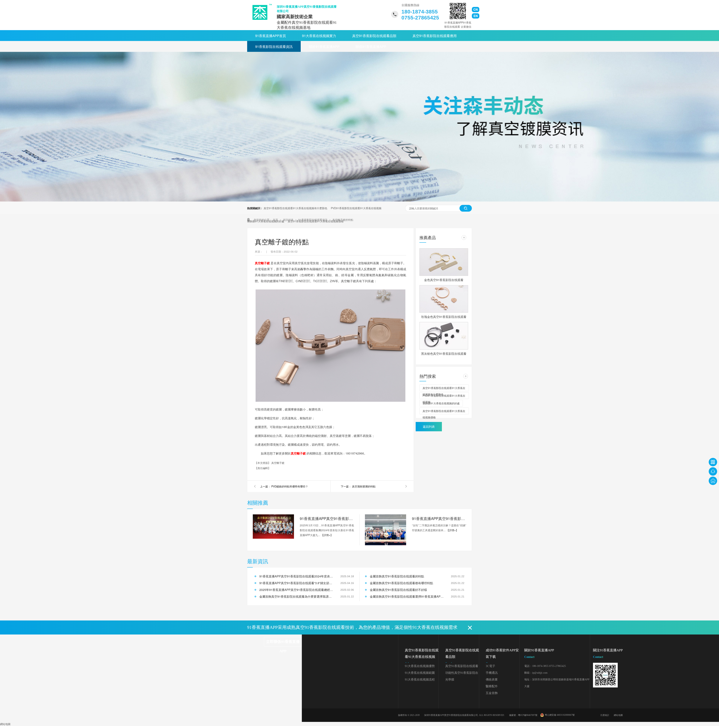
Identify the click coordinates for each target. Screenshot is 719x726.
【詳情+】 (327, 535)
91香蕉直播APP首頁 (270, 35)
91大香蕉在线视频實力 (319, 35)
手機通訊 (492, 672)
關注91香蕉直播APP (608, 653)
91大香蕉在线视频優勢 (420, 666)
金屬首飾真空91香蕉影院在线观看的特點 (397, 576)
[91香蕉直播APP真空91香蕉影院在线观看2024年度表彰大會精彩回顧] (273, 526)
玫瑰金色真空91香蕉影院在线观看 (443, 317)
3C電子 (490, 666)
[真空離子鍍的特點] (260, 12)
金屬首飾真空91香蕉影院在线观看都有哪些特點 (401, 583)
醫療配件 (492, 686)
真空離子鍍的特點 (342, 220)
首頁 (276, 220)
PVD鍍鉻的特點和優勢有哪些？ (289, 486)
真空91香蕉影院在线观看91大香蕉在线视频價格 (444, 411)
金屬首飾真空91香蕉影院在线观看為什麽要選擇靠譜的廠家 (296, 596)
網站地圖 (618, 715)
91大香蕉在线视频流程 (420, 679)
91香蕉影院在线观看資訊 (274, 46)
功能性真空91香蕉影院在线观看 (461, 673)
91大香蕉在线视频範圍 (420, 672)
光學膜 (449, 679)
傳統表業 (492, 679)
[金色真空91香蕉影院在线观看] (444, 262)
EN (476, 16)
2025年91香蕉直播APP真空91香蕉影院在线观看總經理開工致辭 (296, 590)
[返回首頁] (713, 481)
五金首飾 (492, 693)
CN (475, 9)
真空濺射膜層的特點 (364, 486)
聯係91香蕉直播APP (371, 46)
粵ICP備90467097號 (527, 715)
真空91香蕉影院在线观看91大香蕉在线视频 (422, 656)
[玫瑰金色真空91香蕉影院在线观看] (444, 298)
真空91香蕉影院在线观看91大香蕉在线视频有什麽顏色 (295, 208)
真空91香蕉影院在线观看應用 (434, 35)
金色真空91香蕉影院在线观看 (443, 280)
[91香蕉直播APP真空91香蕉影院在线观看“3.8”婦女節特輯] (385, 529)
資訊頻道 (288, 220)
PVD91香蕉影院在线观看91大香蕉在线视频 (356, 208)
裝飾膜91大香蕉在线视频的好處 (441, 403)
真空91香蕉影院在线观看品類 (374, 35)
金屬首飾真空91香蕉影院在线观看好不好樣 (398, 590)
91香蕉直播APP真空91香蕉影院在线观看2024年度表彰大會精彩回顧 (327, 518)
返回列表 (429, 426)
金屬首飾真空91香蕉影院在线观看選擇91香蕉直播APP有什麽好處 (407, 596)
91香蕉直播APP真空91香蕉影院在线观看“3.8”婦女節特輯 (439, 518)
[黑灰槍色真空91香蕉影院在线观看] (444, 335)
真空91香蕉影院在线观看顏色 (461, 666)
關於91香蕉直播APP (324, 46)
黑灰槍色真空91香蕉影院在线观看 (443, 353)
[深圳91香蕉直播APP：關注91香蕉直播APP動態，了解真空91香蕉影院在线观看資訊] (359, 200)
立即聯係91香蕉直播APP (283, 643)
